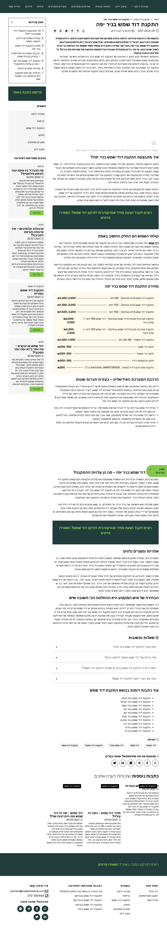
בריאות (41, 166)
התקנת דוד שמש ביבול (90, 909)
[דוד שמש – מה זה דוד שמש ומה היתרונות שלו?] (64, 796)
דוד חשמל (151, 745)
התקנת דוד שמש (142, 19)
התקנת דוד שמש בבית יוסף (87, 900)
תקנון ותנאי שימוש (148, 895)
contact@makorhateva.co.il (27, 891)
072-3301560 (36, 895)
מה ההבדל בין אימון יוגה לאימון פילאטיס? (81, 891)
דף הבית (153, 891)
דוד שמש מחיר (116, 745)
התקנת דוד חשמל (94, 745)
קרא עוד (36, 212)
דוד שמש (154, 243)
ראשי (156, 19)
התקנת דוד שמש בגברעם (88, 895)
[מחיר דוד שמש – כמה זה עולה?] (102, 796)
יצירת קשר (152, 900)
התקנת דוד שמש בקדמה (88, 904)
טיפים (41, 224)
